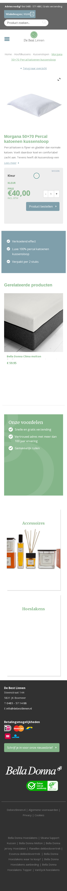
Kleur (11, 175)
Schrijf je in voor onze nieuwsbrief (30, 748)
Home (8, 54)
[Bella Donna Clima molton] (33, 322)
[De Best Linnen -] (34, 36)
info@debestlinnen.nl (19, 708)
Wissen (55, 171)
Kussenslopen (41, 54)
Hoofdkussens (22, 54)
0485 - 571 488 (33, 6)
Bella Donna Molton (31, 843)
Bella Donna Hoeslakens (23, 838)
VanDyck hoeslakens (47, 870)
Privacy (27, 815)
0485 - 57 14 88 (17, 703)
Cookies (39, 815)
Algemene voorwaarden (44, 810)
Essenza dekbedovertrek (25, 854)
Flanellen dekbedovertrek (44, 848)
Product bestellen (41, 206)
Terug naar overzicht (35, 68)
